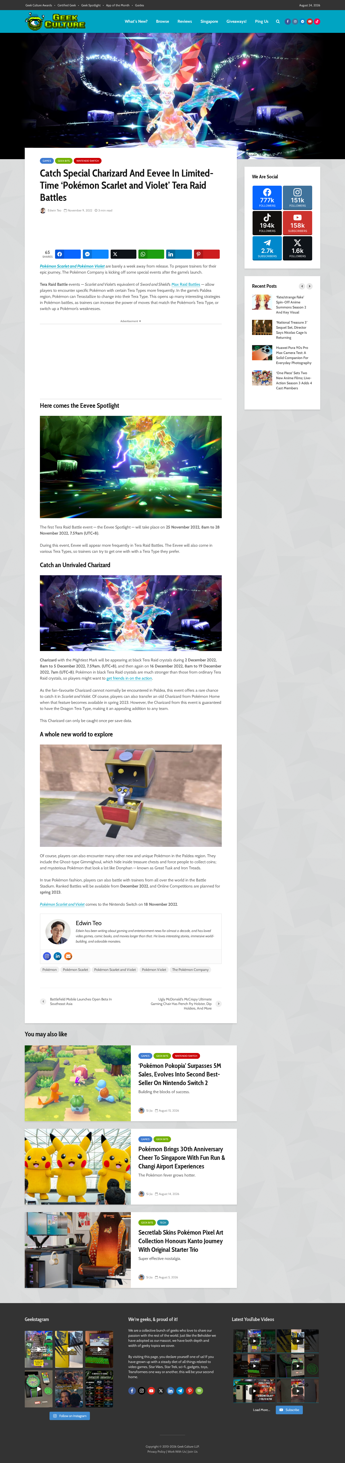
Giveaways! (237, 21)
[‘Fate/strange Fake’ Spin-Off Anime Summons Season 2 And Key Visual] (262, 301)
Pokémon (49, 969)
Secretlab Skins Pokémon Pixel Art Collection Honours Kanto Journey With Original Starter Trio (180, 1241)
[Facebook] (132, 1391)
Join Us (193, 1451)
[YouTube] (151, 1391)
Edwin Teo (54, 210)
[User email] (68, 956)
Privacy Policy (156, 1451)
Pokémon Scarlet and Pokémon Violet (72, 266)
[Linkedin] (58, 956)
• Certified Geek (65, 5)
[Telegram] (180, 1391)
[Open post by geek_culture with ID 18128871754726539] (69, 1349)
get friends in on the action (129, 678)
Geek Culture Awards (39, 5)
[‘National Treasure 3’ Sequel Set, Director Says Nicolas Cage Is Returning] (262, 327)
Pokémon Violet (154, 969)
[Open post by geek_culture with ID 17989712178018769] (69, 1388)
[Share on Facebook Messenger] (96, 254)
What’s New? (136, 21)
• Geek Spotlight (89, 5)
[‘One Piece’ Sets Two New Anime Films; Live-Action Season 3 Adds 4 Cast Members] (262, 377)
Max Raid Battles (185, 284)
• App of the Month (116, 5)
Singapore (209, 21)
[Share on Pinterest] (207, 254)
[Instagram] (47, 956)
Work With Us (177, 1451)
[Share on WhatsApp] (151, 254)
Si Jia (149, 1110)
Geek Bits (64, 160)
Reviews (185, 21)
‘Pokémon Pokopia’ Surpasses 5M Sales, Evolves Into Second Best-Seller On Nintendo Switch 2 (179, 1074)
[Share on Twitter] (123, 254)
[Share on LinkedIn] (179, 254)
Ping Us (261, 21)
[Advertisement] (132, 232)
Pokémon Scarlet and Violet (62, 904)
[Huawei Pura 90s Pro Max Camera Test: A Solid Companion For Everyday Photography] (262, 352)
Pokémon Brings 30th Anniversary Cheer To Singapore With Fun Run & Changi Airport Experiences (181, 1157)
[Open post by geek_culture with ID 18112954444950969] (39, 1349)
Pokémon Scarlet (75, 969)
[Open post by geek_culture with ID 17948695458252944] (99, 1388)
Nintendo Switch (88, 160)
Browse (162, 21)
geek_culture (38, 1334)
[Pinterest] (189, 1391)
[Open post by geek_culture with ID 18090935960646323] (99, 1349)
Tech (163, 1222)
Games (47, 160)
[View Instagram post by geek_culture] (49, 1365)
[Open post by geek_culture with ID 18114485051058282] (39, 1388)
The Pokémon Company (190, 969)
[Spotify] (199, 1391)
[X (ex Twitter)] (161, 1391)
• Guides (138, 5)
